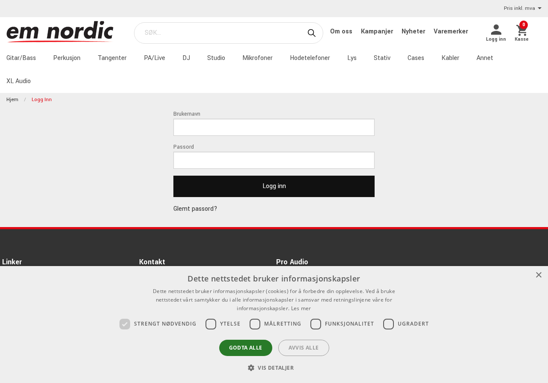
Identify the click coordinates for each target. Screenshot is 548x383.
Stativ (382, 58)
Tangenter (112, 58)
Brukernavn (186, 114)
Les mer (301, 308)
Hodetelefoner (310, 58)
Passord (183, 147)
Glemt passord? (195, 208)
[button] (274, 367)
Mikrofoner (257, 58)
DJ (186, 58)
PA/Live (154, 58)
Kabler (450, 58)
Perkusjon (66, 58)
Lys (352, 58)
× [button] (538, 275)
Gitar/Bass (21, 58)
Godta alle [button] (245, 347)
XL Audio (18, 81)
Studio (216, 58)
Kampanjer (378, 31)
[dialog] (274, 324)
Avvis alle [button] (304, 347)
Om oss (342, 31)
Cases (416, 58)
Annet (485, 58)
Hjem (12, 99)
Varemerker (451, 31)
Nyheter (414, 31)
